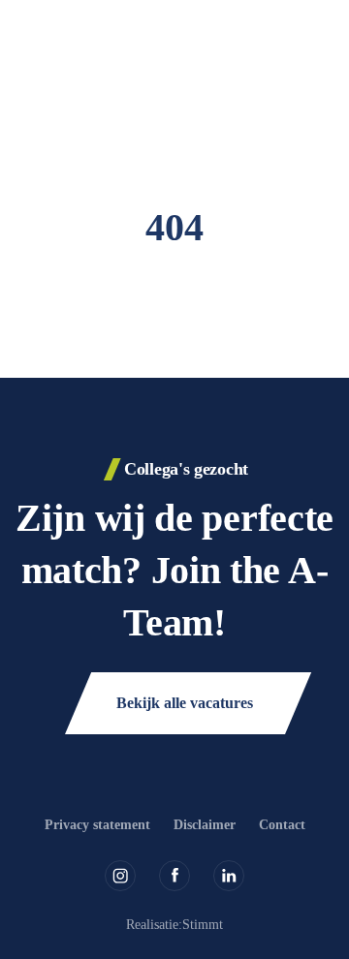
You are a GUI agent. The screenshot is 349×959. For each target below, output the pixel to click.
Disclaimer (205, 825)
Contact (282, 825)
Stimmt (202, 924)
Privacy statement (97, 825)
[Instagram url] (120, 875)
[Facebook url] (174, 875)
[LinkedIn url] (228, 875)
